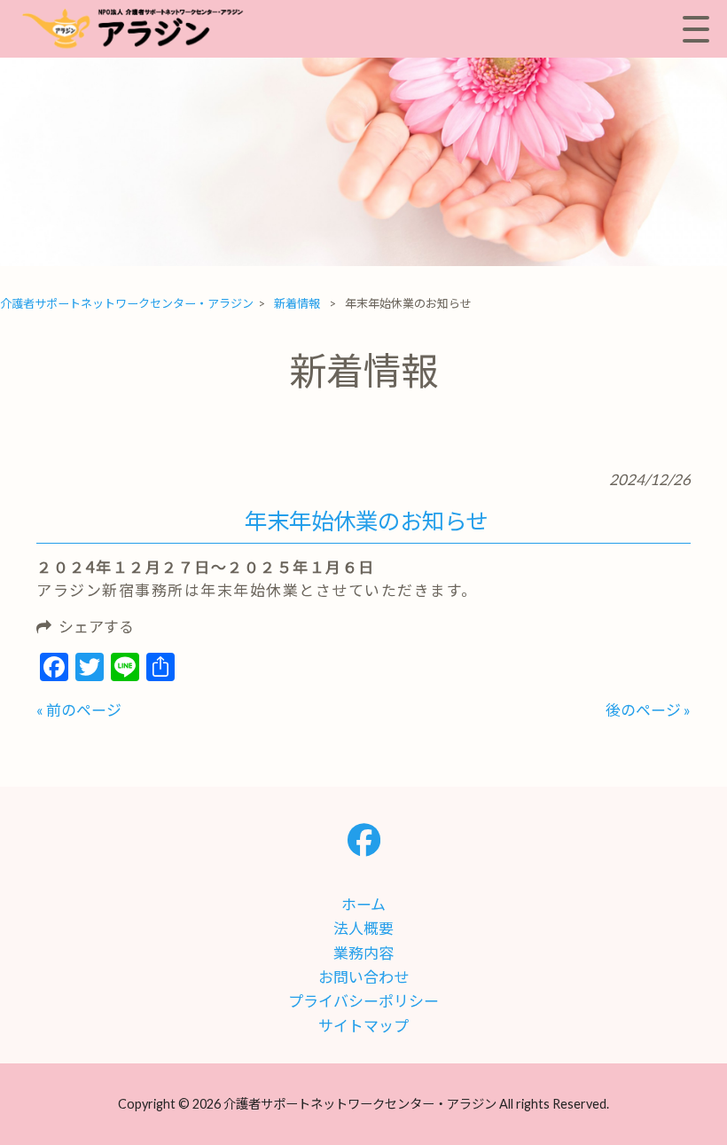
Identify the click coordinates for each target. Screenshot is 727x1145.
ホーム (363, 904)
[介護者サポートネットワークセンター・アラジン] (138, 28)
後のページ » (648, 710)
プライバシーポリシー (363, 1001)
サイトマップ (363, 1025)
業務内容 (363, 953)
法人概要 (363, 928)
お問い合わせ (363, 977)
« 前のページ (78, 710)
